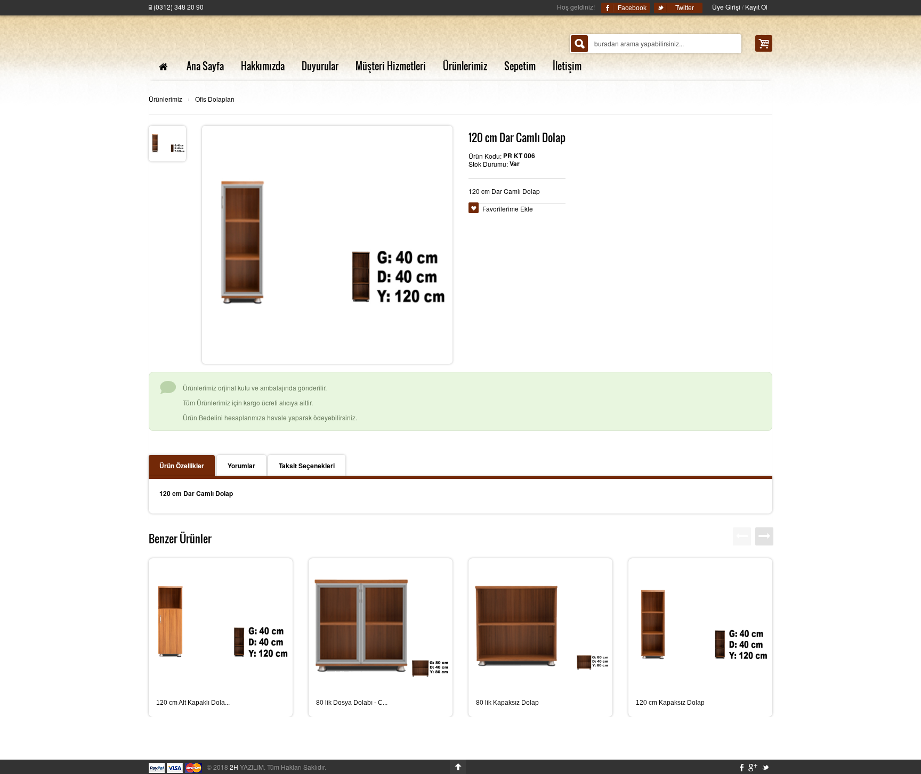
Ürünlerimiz (165, 98)
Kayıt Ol (756, 6)
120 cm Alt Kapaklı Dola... (193, 702)
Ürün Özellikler (181, 465)
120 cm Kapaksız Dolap (670, 702)
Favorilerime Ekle (507, 208)
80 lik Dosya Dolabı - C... (351, 702)
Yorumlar (241, 465)
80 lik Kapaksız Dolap (507, 702)
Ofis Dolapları (215, 98)
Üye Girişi (726, 6)
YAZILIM (247, 766)
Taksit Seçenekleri (307, 465)
